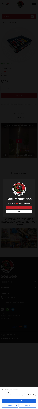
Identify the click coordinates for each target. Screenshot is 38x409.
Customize (10, 405)
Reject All (27, 405)
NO (19, 212)
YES (19, 207)
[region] (19, 398)
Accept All (19, 401)
